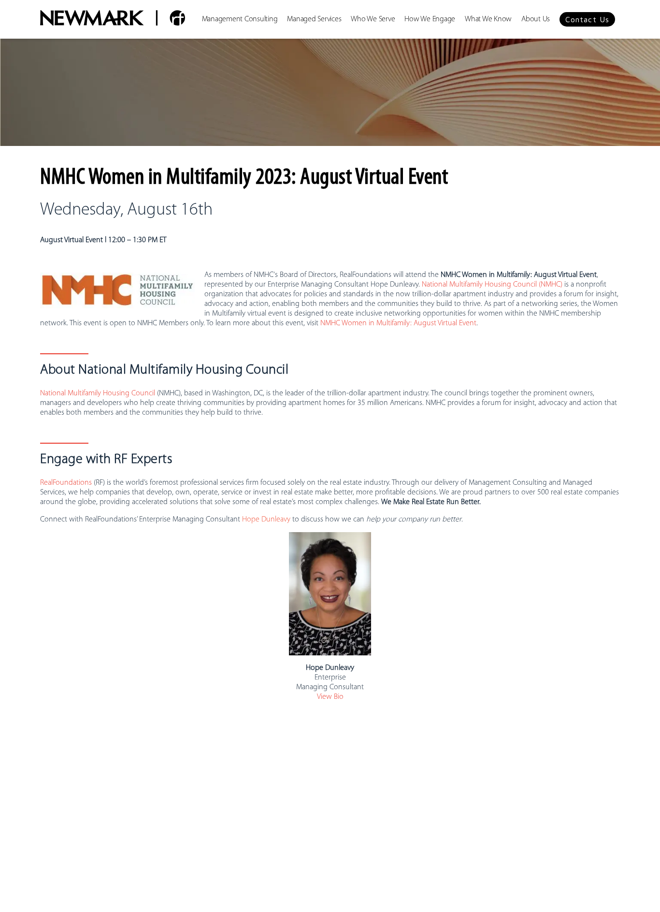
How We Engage (429, 19)
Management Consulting (240, 19)
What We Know (488, 19)
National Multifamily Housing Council (97, 393)
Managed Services (314, 19)
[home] (112, 19)
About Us (535, 19)
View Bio (330, 697)
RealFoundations (66, 483)
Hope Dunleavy (266, 519)
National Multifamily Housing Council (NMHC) (492, 285)
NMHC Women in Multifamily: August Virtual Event (398, 323)
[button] (587, 19)
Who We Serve (373, 19)
